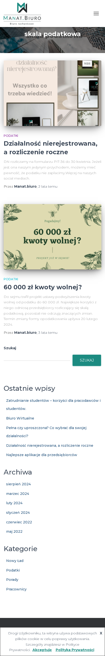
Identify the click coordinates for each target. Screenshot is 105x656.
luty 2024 (14, 503)
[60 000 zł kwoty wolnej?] (52, 237)
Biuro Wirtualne (20, 418)
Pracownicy (16, 589)
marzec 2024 (17, 493)
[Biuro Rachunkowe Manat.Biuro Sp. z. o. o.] (24, 13)
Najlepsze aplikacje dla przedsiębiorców (41, 455)
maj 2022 (14, 531)
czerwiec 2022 (19, 522)
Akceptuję (42, 650)
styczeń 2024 (18, 512)
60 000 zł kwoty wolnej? (43, 287)
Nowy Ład (14, 560)
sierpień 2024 (18, 484)
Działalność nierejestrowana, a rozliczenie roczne (49, 445)
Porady (12, 579)
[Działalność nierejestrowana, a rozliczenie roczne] (52, 93)
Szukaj (10, 348)
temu (47, 186)
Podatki (11, 136)
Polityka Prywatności (75, 650)
